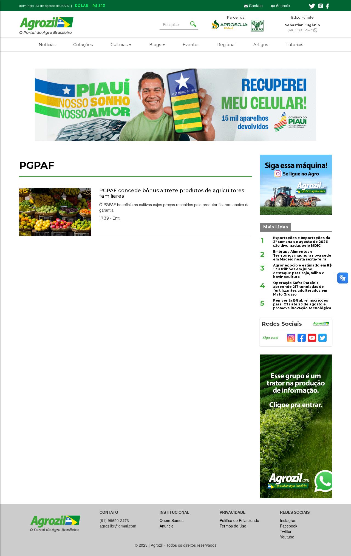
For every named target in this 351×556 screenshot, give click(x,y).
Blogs (155, 44)
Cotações (83, 44)
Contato (255, 5)
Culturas (120, 44)
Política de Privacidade (239, 520)
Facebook (288, 526)
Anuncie (282, 5)
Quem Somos (171, 520)
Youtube (287, 537)
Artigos (260, 44)
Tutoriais (294, 44)
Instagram (289, 520)
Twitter (285, 531)
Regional (226, 44)
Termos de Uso (233, 526)
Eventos (191, 44)
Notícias (47, 44)
